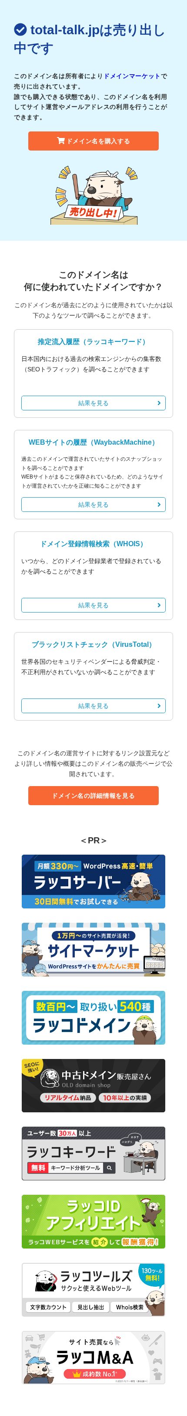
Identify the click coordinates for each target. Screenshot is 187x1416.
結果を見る (93, 403)
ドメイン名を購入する (98, 141)
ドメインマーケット (132, 75)
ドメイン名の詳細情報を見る (93, 795)
